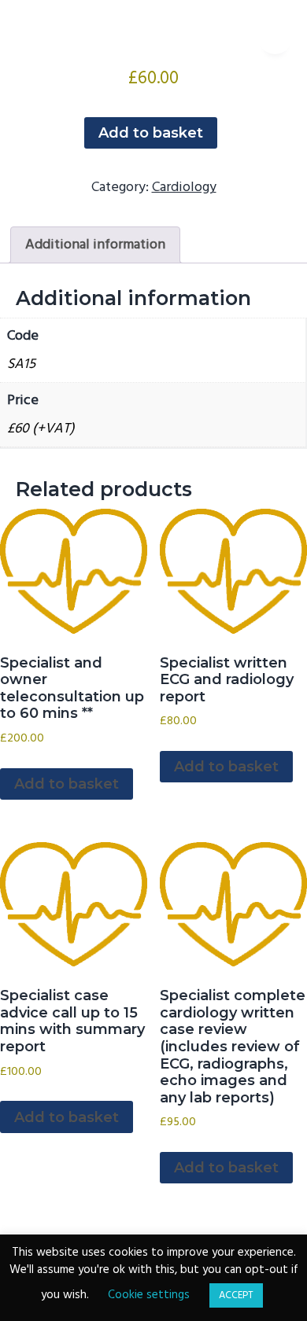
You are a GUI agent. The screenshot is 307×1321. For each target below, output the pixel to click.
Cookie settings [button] (149, 1295)
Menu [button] (263, 27)
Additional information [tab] (95, 245)
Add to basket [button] (66, 784)
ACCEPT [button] (236, 1295)
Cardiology (184, 187)
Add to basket (150, 133)
